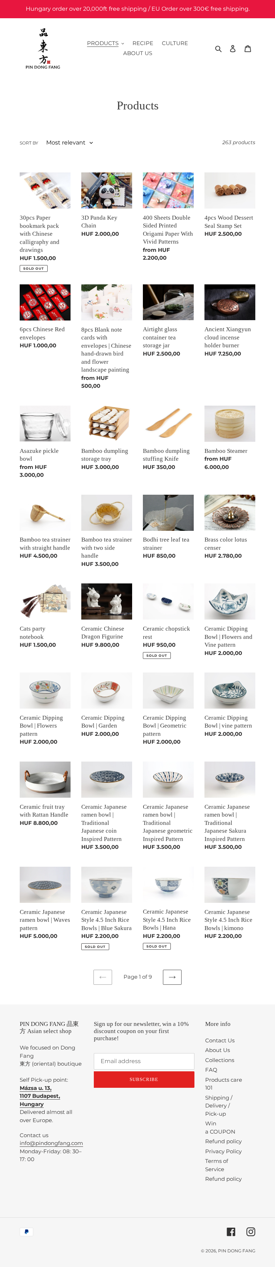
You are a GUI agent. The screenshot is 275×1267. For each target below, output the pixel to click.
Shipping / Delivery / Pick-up (218, 1105)
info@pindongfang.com (51, 1143)
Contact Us (220, 1040)
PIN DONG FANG (236, 1250)
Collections (219, 1060)
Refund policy (223, 1141)
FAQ (211, 1069)
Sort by (29, 143)
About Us (217, 1050)
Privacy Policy (223, 1151)
